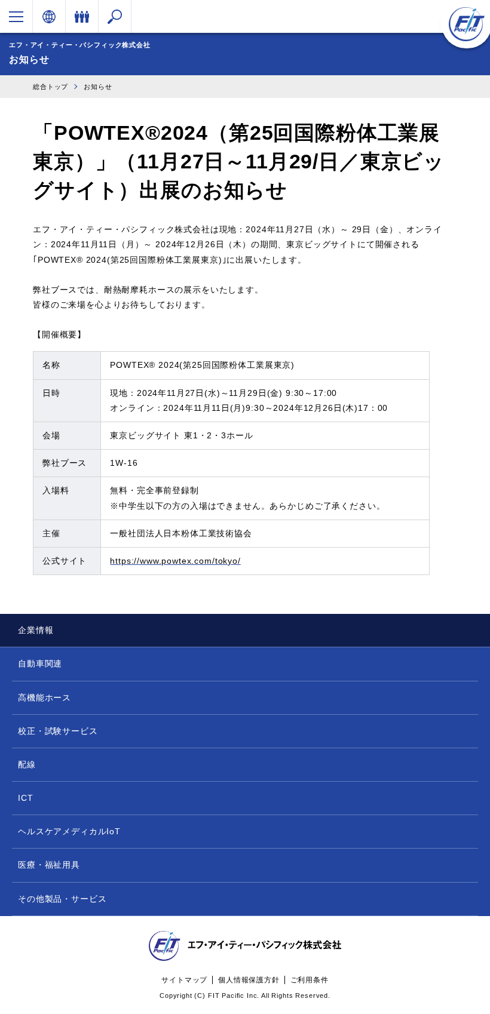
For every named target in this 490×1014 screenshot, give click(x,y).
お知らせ (98, 86)
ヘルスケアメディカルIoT (69, 831)
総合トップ (50, 86)
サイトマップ (184, 980)
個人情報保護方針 (249, 980)
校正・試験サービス (58, 731)
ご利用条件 (309, 980)
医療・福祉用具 (49, 864)
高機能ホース (44, 697)
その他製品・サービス (62, 899)
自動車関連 (40, 663)
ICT (25, 798)
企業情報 (35, 630)
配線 (27, 764)
